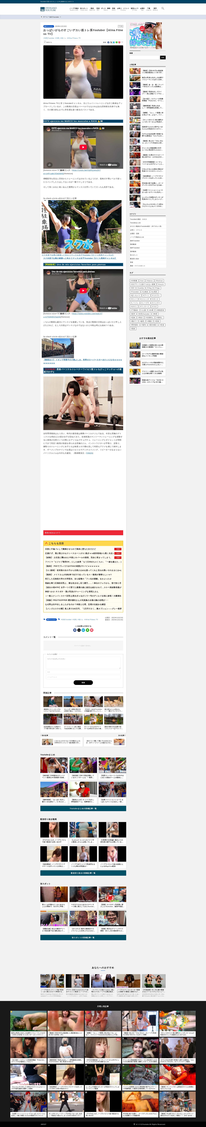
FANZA (89, 453)
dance (150, 281)
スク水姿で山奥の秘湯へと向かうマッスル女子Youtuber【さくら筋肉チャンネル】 (80, 258)
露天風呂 (153, 325)
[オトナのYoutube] (49, 9)
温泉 (133, 317)
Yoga (158, 288)
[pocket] (119, 42)
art (143, 281)
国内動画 (133, 244)
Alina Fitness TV (74, 38)
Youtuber (135, 292)
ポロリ (134, 306)
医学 (133, 314)
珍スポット (134, 255)
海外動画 (133, 251)
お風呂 (154, 292)
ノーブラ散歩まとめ (137, 237)
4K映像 (134, 281)
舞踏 (150, 321)
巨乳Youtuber (49, 38)
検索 (131, 53)
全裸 (151, 310)
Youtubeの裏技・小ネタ (138, 219)
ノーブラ (146, 303)
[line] (117, 42)
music (161, 284)
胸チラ (134, 321)
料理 (155, 314)
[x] (111, 42)
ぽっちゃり (136, 295)
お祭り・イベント (136, 230)
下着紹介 (135, 310)
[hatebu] (114, 42)
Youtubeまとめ (135, 223)
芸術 (157, 321)
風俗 (133, 328)
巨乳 (58, 38)
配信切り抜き (134, 258)
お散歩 (145, 292)
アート (146, 295)
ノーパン (135, 303)
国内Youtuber (135, 241)
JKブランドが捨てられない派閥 (143, 284)
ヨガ (155, 306)
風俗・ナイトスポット (137, 266)
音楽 (131, 262)
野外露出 (135, 325)
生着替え (150, 317)
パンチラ (156, 303)
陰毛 (144, 325)
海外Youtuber (48, 26)
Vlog (150, 288)
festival (160, 281)
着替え (160, 317)
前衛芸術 (161, 310)
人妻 (144, 310)
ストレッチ (145, 299)
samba (141, 288)
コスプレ (156, 295)
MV (133, 288)
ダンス (155, 299)
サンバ (134, 299)
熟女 (141, 317)
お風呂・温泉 (134, 233)
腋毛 (142, 321)
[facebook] (108, 42)
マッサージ (145, 306)
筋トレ (64, 38)
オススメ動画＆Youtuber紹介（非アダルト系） (146, 226)
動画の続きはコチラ (52, 533)
